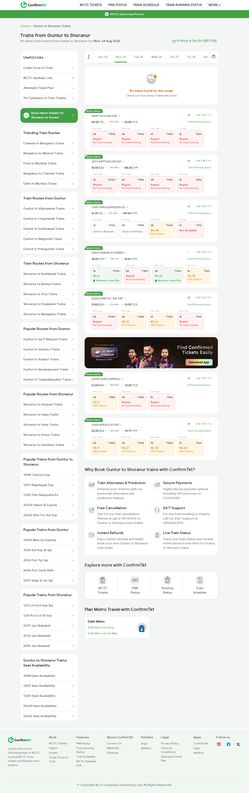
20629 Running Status (199, 258)
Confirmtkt (200, 743)
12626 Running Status (199, 430)
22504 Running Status (199, 385)
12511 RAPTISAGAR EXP (106, 161)
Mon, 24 (121, 56)
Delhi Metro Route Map (102, 633)
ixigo (144, 743)
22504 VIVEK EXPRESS (105, 379)
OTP (135, 167)
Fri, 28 (191, 56)
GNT (102, 259)
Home (25, 26)
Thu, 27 (174, 56)
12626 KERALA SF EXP (105, 424)
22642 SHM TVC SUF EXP (107, 298)
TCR (135, 122)
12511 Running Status (199, 167)
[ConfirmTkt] (19, 741)
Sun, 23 (102, 56)
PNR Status (117, 5)
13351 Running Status (199, 213)
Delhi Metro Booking (101, 627)
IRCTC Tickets (91, 5)
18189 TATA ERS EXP (104, 116)
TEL (101, 122)
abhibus (146, 748)
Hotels (53, 752)
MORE (213, 5)
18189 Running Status (199, 121)
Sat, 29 (207, 56)
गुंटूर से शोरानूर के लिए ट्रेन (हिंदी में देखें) (194, 41)
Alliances (112, 752)
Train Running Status (184, 5)
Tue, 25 (138, 56)
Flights (53, 748)
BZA (101, 167)
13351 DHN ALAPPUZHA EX (108, 207)
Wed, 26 (156, 56)
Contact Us (114, 743)
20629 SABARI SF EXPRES (107, 252)
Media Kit (113, 748)
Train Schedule (146, 5)
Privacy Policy (170, 743)
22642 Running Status (199, 304)
